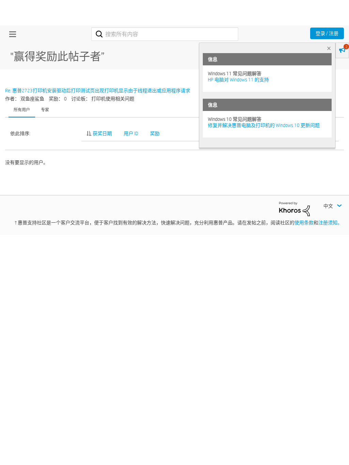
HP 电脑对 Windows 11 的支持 (238, 80)
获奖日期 (102, 133)
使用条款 (304, 223)
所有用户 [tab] (22, 109)
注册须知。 (330, 223)
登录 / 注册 (327, 33)
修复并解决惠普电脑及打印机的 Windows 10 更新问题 (264, 125)
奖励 (155, 133)
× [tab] (329, 48)
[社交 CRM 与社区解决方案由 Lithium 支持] (294, 209)
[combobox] (164, 34)
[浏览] (11, 34)
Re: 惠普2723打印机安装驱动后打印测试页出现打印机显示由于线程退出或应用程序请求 (97, 90)
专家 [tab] (45, 109)
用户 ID (131, 133)
